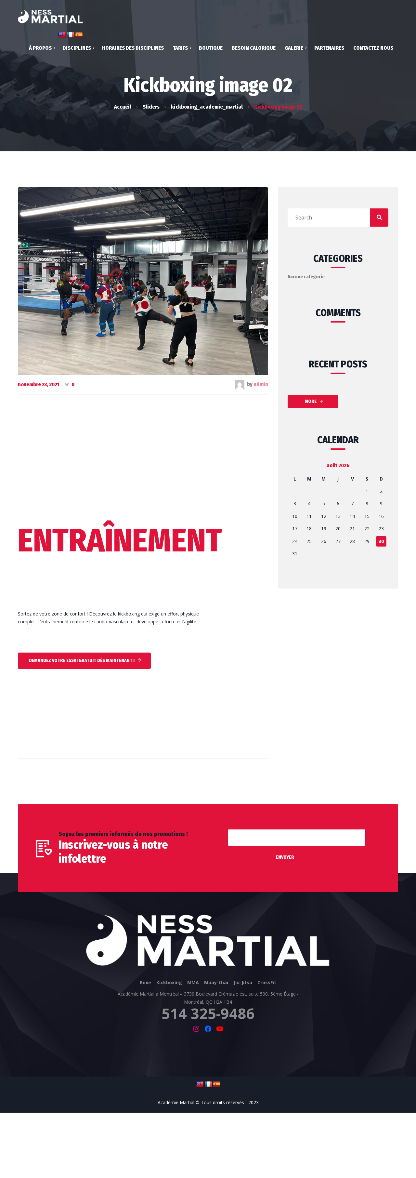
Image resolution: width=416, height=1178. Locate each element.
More (311, 401)
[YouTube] (220, 1029)
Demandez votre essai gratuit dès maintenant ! (82, 660)
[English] (200, 1084)
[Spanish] (217, 1084)
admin (261, 384)
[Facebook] (208, 1029)
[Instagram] (196, 1029)
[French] (208, 1084)
